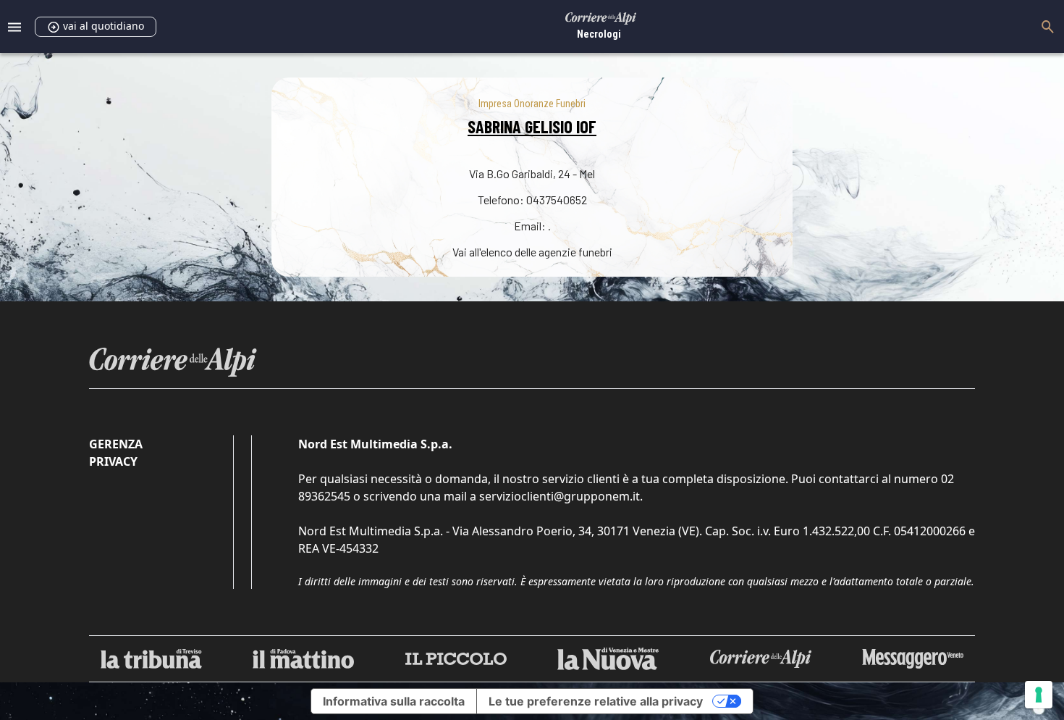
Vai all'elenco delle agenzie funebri (532, 252)
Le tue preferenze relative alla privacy (596, 701)
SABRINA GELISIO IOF (532, 126)
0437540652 (556, 199)
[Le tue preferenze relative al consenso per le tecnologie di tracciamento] (1038, 694)
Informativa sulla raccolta (394, 701)
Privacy (113, 461)
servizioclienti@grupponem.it (559, 496)
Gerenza (116, 444)
